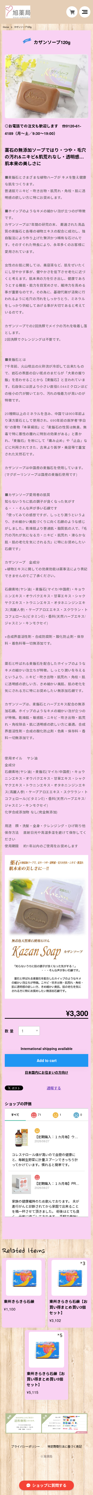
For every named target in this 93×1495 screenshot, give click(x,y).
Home (6, 27)
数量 (10, 1031)
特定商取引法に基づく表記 (64, 1446)
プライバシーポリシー (25, 1446)
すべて (15, 1114)
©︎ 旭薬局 (46, 1456)
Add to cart (47, 1060)
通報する (54, 1087)
